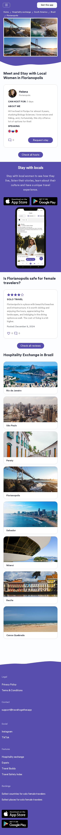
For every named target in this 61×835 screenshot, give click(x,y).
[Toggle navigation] (6, 5)
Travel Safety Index (12, 774)
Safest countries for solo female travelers (23, 794)
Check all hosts (30, 154)
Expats (5, 763)
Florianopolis (12, 16)
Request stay (40, 140)
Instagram (7, 731)
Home (6, 12)
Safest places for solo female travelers (22, 799)
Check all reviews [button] (30, 345)
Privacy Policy (9, 684)
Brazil (53, 12)
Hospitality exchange (21, 12)
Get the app (47, 5)
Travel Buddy (9, 768)
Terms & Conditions (12, 690)
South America (40, 12)
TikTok (5, 737)
